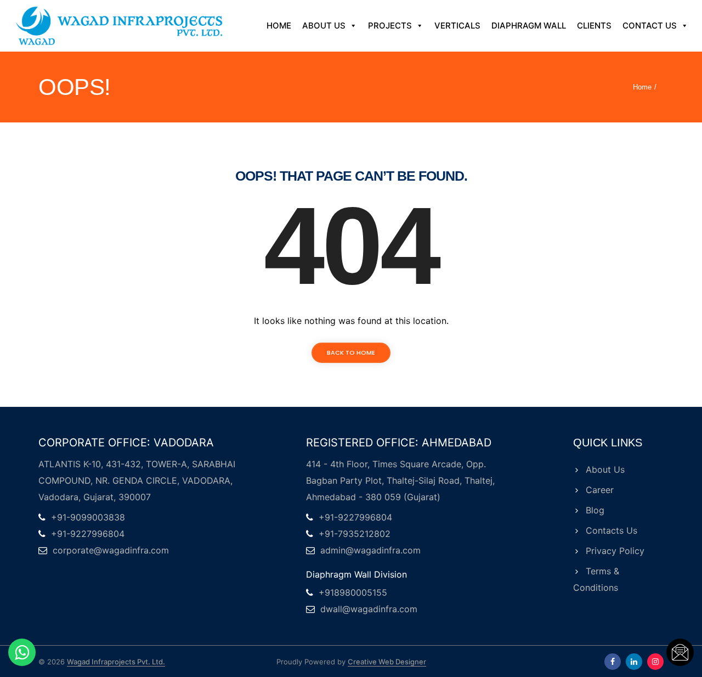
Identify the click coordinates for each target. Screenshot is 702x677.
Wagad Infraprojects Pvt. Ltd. (116, 661)
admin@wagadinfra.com (370, 550)
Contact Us (649, 25)
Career (600, 489)
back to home (351, 352)
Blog (595, 510)
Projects (390, 25)
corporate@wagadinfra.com (111, 550)
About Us (324, 25)
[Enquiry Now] (680, 652)
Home (279, 25)
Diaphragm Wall (528, 25)
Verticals (457, 25)
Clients (594, 25)
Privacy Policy (615, 550)
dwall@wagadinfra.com (368, 608)
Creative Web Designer (387, 661)
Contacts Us (611, 530)
